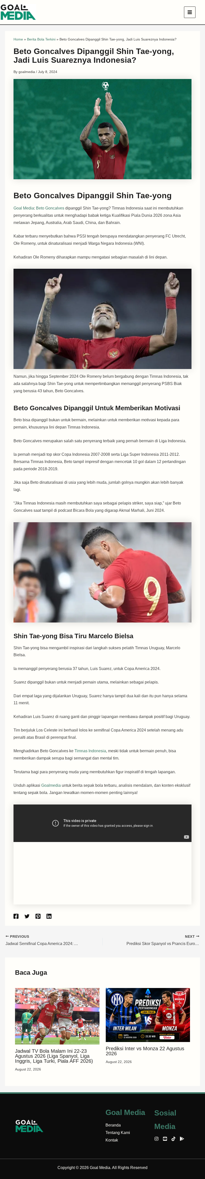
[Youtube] (165, 1138)
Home (18, 39)
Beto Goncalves (50, 208)
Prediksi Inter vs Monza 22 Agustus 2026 (145, 1051)
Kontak (112, 1140)
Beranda (113, 1125)
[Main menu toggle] (190, 12)
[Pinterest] (38, 916)
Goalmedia (51, 785)
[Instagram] (156, 1138)
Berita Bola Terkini (41, 39)
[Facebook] (16, 916)
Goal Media (24, 208)
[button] (202, 12)
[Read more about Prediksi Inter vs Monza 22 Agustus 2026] (148, 1014)
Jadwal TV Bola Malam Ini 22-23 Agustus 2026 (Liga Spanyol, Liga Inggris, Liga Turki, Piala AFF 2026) (54, 1056)
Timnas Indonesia (90, 751)
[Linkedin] (49, 916)
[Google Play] (182, 1138)
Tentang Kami (118, 1132)
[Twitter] (27, 916)
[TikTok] (173, 1138)
